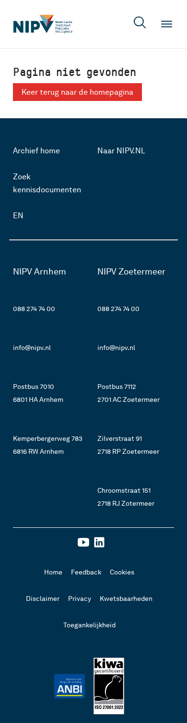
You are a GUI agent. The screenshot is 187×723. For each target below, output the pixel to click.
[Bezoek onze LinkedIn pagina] (99, 545)
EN (18, 215)
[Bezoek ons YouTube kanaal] (83, 545)
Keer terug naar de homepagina (77, 92)
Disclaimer (42, 598)
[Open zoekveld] (140, 24)
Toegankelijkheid (89, 625)
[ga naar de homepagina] (43, 24)
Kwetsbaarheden (126, 598)
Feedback (86, 572)
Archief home (36, 150)
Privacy (79, 598)
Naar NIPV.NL (121, 150)
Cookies (122, 572)
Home (53, 572)
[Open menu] (167, 24)
